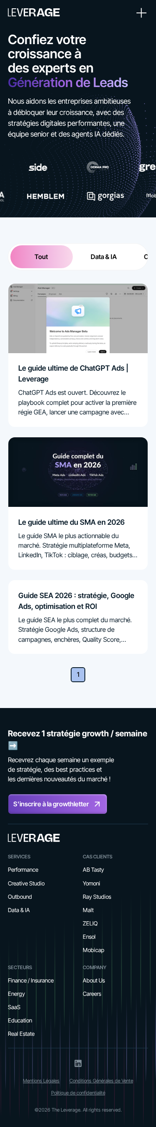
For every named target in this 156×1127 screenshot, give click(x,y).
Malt (88, 910)
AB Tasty (93, 869)
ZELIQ (90, 923)
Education (20, 1020)
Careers (92, 993)
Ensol (89, 936)
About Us (94, 980)
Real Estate (21, 1033)
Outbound (20, 896)
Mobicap (93, 950)
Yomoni (91, 883)
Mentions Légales (41, 1081)
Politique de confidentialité (78, 1093)
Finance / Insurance (31, 980)
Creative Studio (26, 883)
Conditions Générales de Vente (101, 1081)
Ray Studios (97, 896)
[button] (140, 13)
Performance (23, 869)
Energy (16, 993)
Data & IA (19, 910)
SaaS (14, 1007)
